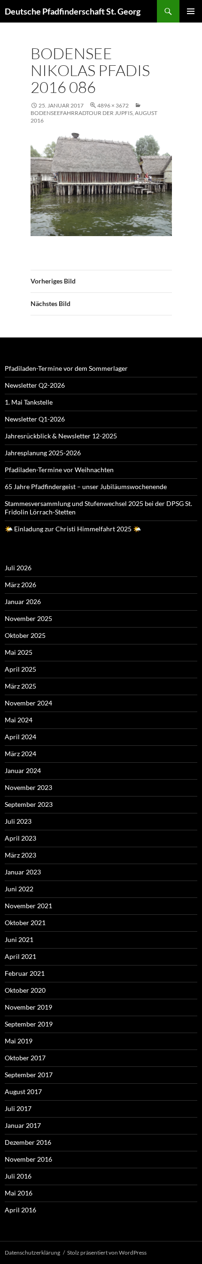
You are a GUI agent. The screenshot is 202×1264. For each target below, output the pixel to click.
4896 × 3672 (113, 105)
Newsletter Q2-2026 (35, 385)
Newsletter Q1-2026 (35, 419)
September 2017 (29, 1075)
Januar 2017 (23, 1125)
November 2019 (28, 1007)
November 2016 (28, 1159)
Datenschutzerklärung (32, 1252)
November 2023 (28, 787)
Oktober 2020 (25, 990)
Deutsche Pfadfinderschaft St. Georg (72, 11)
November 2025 (28, 618)
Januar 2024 (23, 770)
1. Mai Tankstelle (29, 402)
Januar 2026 (23, 601)
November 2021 (28, 906)
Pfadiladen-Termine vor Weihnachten (59, 470)
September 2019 (29, 1024)
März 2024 (20, 754)
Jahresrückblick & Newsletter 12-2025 (61, 436)
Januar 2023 (23, 872)
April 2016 (20, 1210)
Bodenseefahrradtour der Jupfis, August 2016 (94, 116)
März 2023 (20, 855)
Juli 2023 (18, 821)
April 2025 (20, 669)
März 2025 (20, 686)
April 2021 (20, 956)
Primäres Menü (190, 11)
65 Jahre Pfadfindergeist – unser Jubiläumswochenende (86, 486)
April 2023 (20, 838)
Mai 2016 (18, 1193)
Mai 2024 (18, 720)
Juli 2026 (18, 568)
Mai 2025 (18, 652)
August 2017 (23, 1091)
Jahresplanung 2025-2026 (43, 453)
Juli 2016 (18, 1176)
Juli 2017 (18, 1108)
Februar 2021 (25, 973)
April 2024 (20, 737)
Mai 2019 (18, 1041)
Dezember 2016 (28, 1142)
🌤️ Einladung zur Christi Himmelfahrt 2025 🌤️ (73, 529)
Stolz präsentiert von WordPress (107, 1252)
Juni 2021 (19, 939)
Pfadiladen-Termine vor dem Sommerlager (66, 368)
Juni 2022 (19, 889)
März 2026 (20, 585)
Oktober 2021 (25, 923)
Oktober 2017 (25, 1058)
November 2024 (28, 703)
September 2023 (29, 804)
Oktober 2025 (25, 635)
